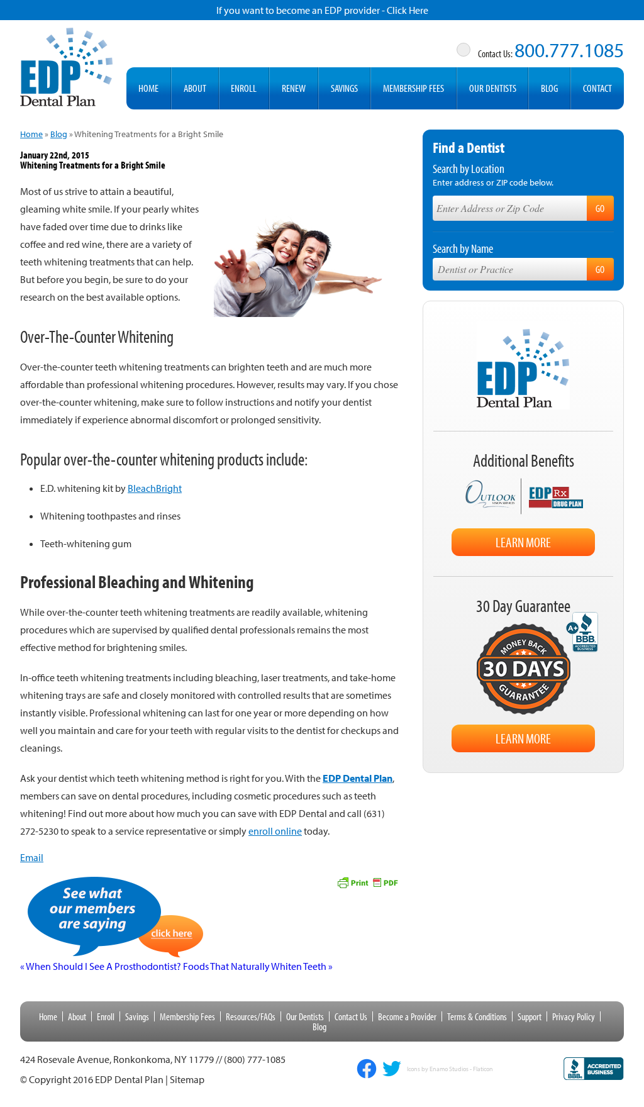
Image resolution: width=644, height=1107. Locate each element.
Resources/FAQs (250, 1016)
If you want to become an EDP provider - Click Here (322, 10)
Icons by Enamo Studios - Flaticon (450, 1069)
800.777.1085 (569, 49)
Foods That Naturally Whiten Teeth (258, 966)
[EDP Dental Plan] (66, 64)
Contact (597, 87)
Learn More (523, 542)
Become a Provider (407, 1016)
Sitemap (187, 1079)
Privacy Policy (573, 1016)
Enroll (244, 87)
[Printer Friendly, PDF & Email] (367, 881)
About (195, 87)
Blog (549, 87)
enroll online (275, 831)
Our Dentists (492, 87)
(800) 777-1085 (255, 1059)
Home (148, 87)
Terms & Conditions (477, 1016)
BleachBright (155, 488)
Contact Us (351, 1016)
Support (529, 1016)
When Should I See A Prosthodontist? (100, 966)
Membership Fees (413, 87)
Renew (294, 87)
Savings (344, 87)
